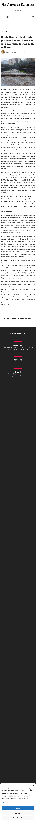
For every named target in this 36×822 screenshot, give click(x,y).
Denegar (18, 813)
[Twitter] (15, 10)
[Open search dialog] (33, 17)
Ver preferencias (18, 818)
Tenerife (4, 31)
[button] (33, 785)
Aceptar (18, 808)
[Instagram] (18, 10)
